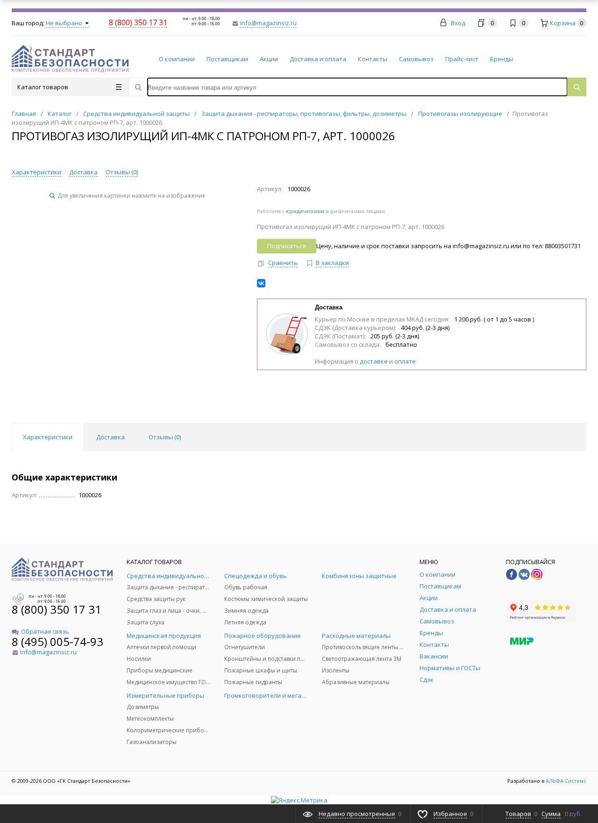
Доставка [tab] (110, 437)
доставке (374, 361)
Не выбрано (65, 23)
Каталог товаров (42, 87)
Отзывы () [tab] (165, 437)
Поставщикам (227, 59)
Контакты (372, 59)
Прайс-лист (461, 59)
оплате (405, 361)
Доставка (83, 172)
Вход (458, 23)
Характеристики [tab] (47, 437)
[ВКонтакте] (261, 283)
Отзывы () (122, 172)
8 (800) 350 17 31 (56, 609)
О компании (177, 59)
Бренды (501, 59)
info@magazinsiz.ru (268, 23)
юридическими (305, 211)
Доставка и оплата (318, 59)
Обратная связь (45, 631)
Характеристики (36, 172)
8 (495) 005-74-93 (57, 641)
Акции (269, 59)
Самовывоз (416, 59)
